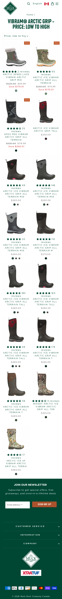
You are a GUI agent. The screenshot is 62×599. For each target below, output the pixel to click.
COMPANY (30, 543)
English (37, 4)
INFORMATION (30, 535)
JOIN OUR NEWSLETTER (30, 485)
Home (30, 15)
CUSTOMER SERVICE (30, 526)
